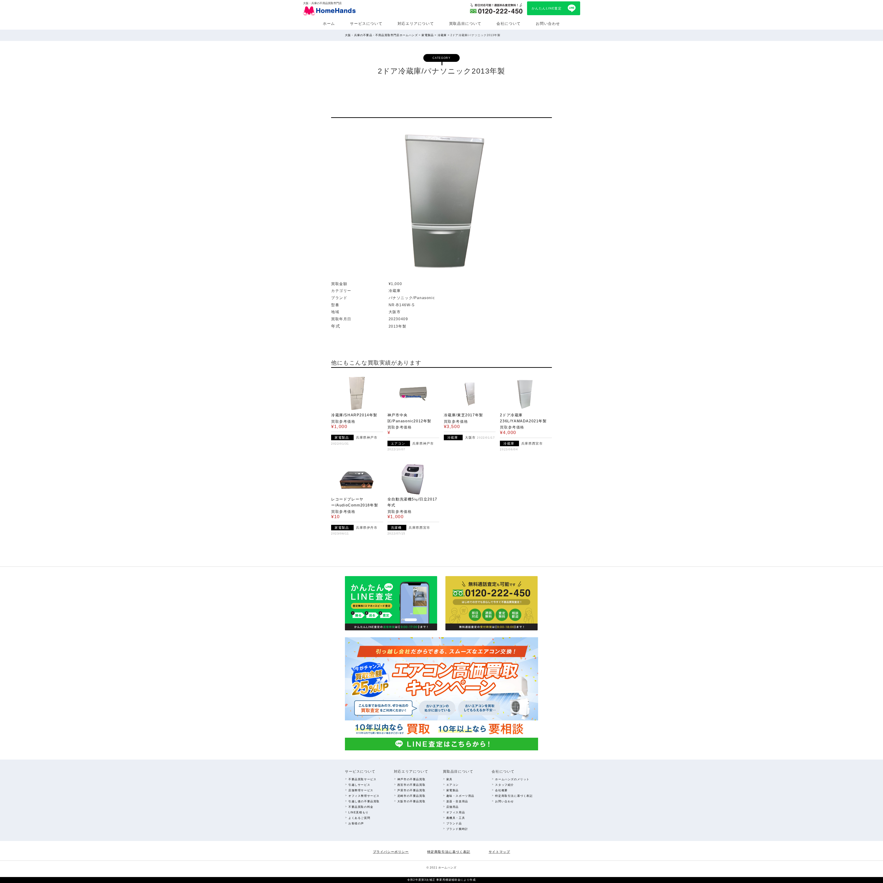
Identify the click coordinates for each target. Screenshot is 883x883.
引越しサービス (359, 784)
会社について (508, 24)
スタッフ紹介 (504, 784)
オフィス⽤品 (455, 812)
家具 (449, 779)
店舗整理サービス (360, 790)
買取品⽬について (465, 24)
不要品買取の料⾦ (360, 807)
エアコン (452, 784)
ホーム (329, 24)
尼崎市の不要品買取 (411, 795)
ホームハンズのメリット (512, 779)
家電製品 (452, 790)
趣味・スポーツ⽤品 (460, 795)
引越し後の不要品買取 (364, 801)
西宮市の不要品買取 (411, 784)
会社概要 (501, 790)
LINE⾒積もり (358, 812)
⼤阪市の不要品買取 (411, 801)
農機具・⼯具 (455, 818)
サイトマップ (499, 851)
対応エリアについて (416, 24)
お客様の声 (356, 823)
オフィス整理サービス (364, 795)
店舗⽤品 (452, 807)
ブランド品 (454, 823)
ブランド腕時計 (457, 829)
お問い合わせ (548, 24)
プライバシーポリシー (391, 851)
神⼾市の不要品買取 (411, 779)
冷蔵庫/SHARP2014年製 (354, 415)
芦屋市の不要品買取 (411, 790)
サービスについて (366, 24)
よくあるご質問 (359, 818)
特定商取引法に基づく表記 (514, 795)
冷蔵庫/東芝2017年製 (463, 415)
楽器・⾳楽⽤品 (457, 801)
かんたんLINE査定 (547, 8)
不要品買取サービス (362, 779)
